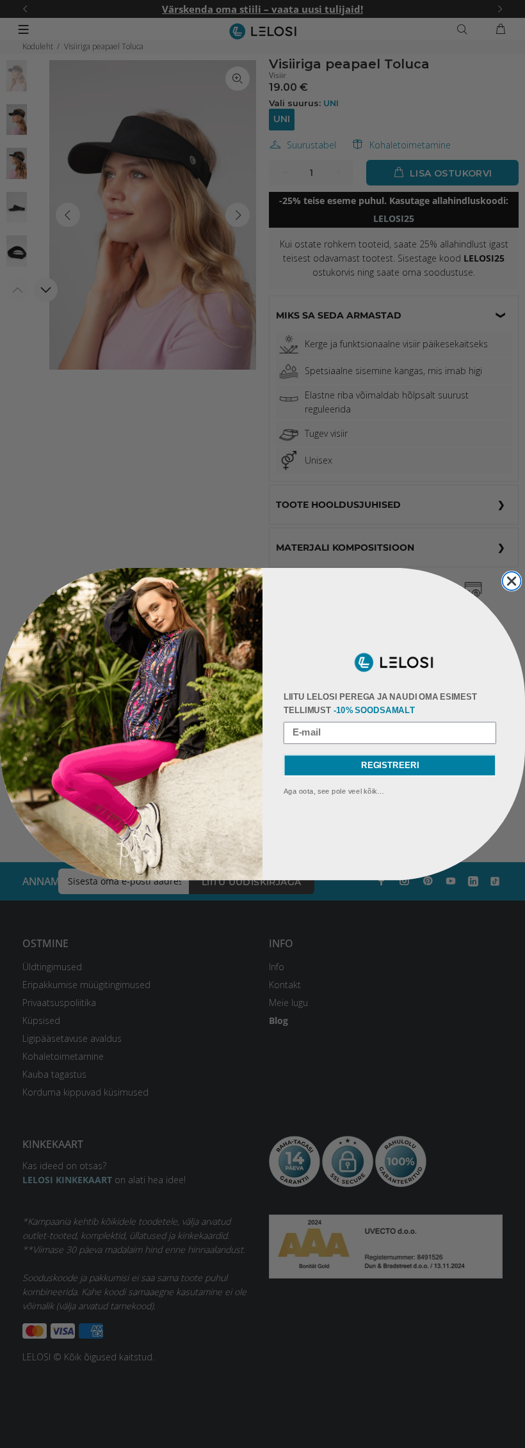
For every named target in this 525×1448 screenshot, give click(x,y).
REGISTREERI (390, 764)
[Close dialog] (512, 581)
